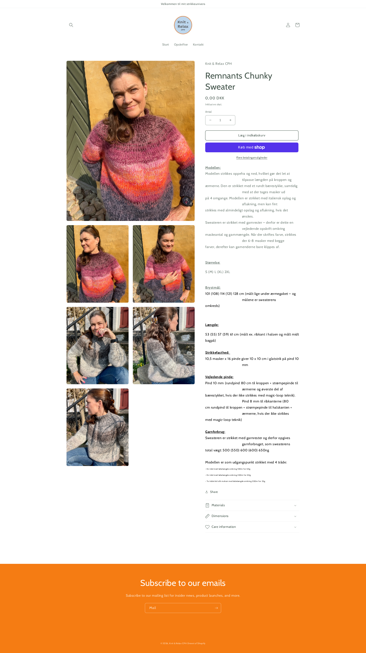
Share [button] (214, 492)
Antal (208, 111)
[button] (71, 25)
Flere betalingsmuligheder (252, 157)
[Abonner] (216, 608)
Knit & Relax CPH (178, 643)
